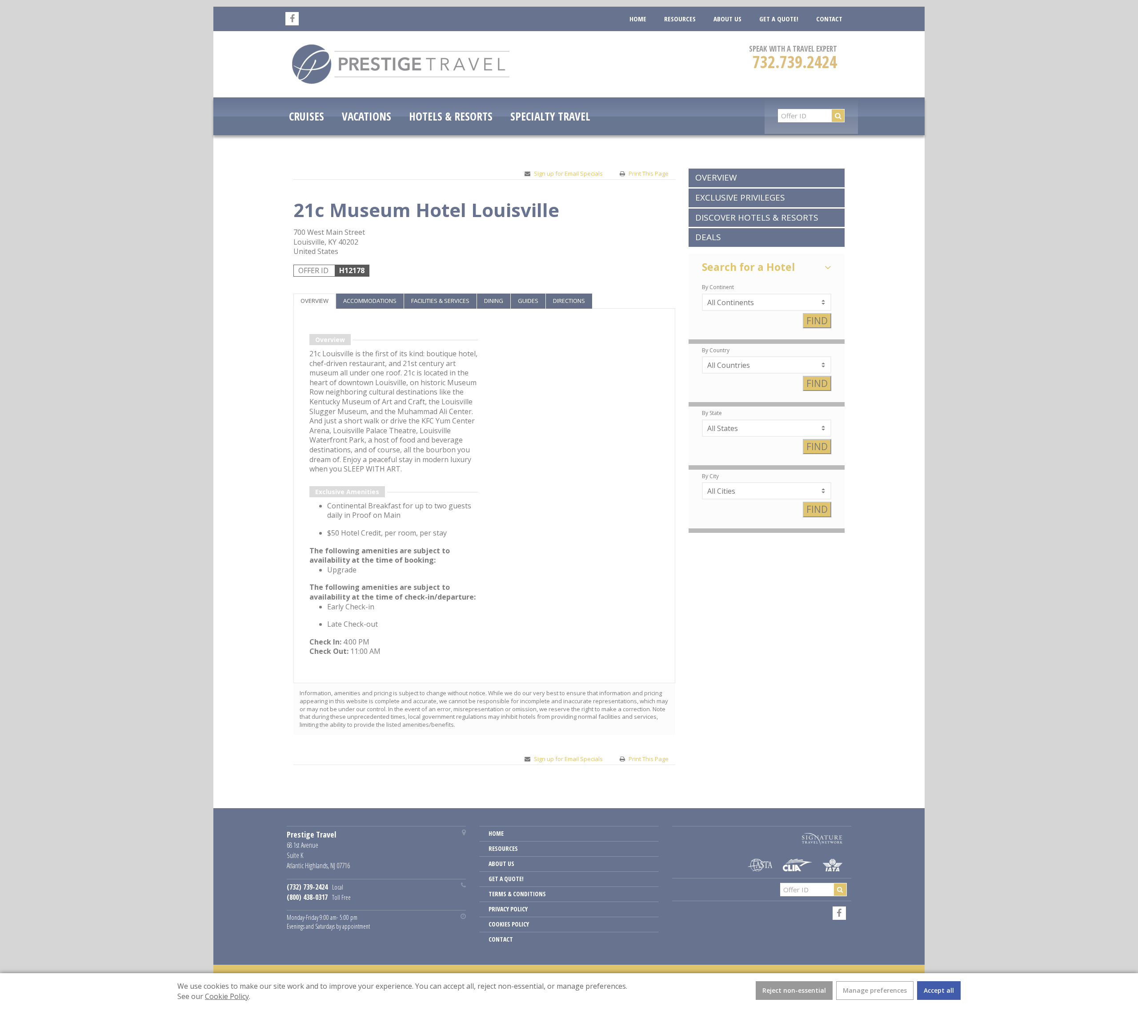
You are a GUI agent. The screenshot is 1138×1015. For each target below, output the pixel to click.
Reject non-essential (794, 990)
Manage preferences (875, 990)
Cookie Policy (227, 996)
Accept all (939, 990)
